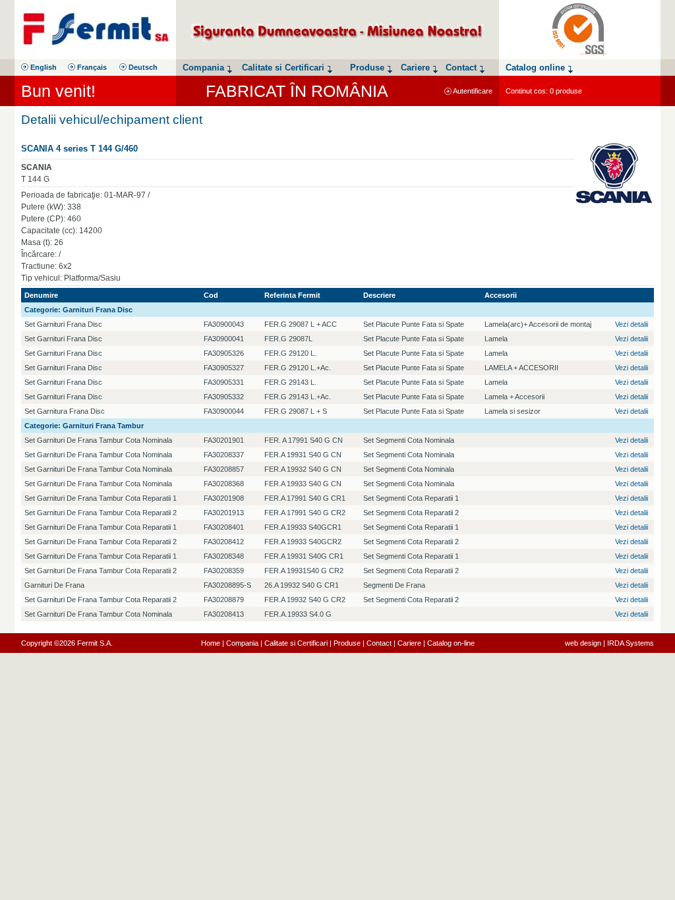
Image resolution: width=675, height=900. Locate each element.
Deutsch (142, 67)
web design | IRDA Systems (609, 643)
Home (210, 643)
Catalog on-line (451, 643)
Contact (379, 643)
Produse (347, 643)
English (42, 67)
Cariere (409, 643)
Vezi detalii (631, 324)
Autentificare (472, 91)
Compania (242, 643)
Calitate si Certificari (296, 643)
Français (91, 67)
